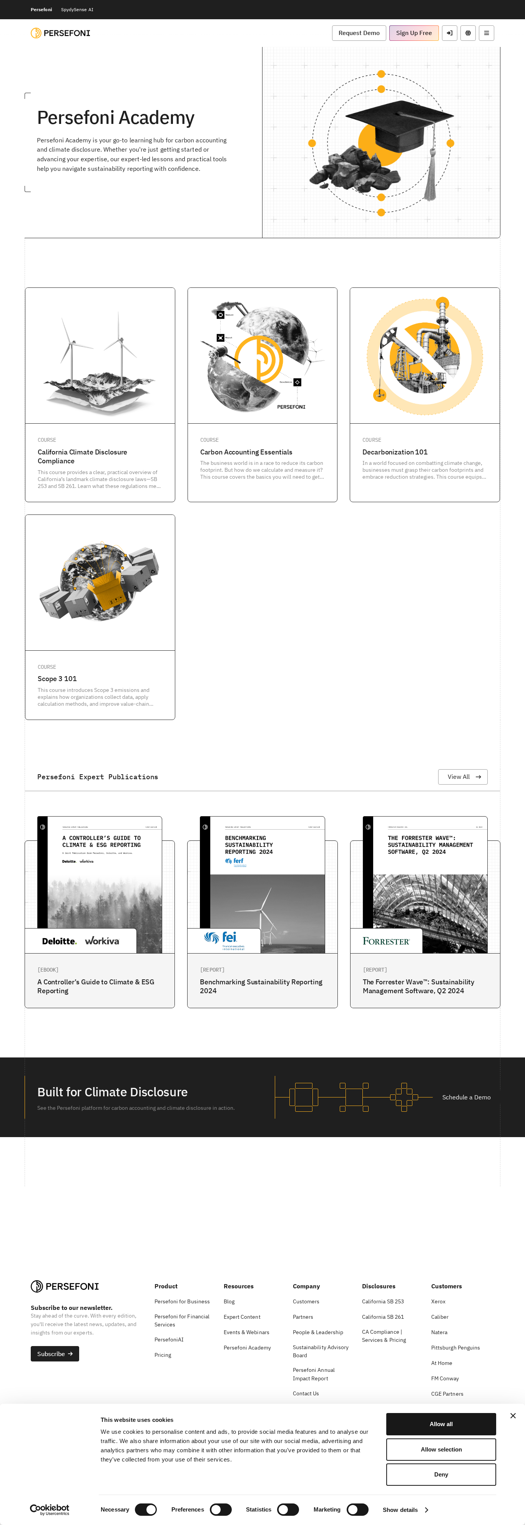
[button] (359, 33)
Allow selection (441, 1449)
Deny (441, 1474)
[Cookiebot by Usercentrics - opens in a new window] (49, 1510)
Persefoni (41, 9)
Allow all (441, 1424)
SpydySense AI (77, 9)
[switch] (221, 1509)
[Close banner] (513, 1415)
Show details (400, 1510)
